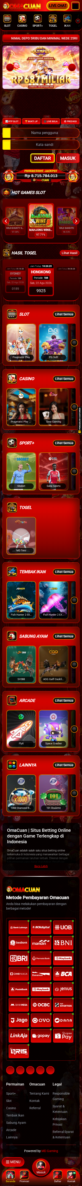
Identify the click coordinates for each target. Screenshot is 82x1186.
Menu (15, 1162)
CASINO (22, 25)
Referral (35, 1108)
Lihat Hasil (69, 253)
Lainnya (12, 1137)
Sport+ (11, 1093)
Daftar (42, 158)
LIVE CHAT (58, 5)
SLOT (7, 25)
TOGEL (53, 25)
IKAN (67, 25)
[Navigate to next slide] (76, 221)
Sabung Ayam (16, 1122)
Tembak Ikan (15, 1115)
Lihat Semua (64, 314)
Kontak (34, 1101)
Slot (9, 1101)
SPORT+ (38, 25)
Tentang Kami (39, 1093)
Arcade (11, 1130)
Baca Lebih (41, 866)
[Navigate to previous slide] (6, 221)
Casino (11, 1108)
